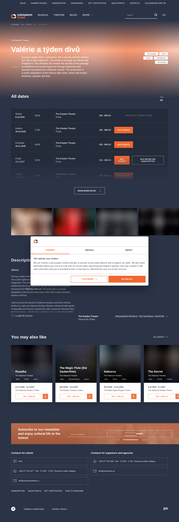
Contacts (135, 3)
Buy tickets (124, 130)
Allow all (127, 279)
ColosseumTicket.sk (155, 3)
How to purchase (74, 491)
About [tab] (128, 250)
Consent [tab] (50, 250)
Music (73, 15)
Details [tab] (89, 250)
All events (158, 337)
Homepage (15, 24)
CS (164, 15)
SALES (23, 3)
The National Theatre (20, 40)
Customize (87, 279)
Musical (43, 15)
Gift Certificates (97, 3)
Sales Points (117, 3)
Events (28, 24)
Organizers (77, 3)
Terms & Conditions (34, 509)
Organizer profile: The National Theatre (139, 316)
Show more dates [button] (87, 191)
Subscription (59, 3)
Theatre (59, 15)
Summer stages (39, 3)
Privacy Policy (59, 509)
